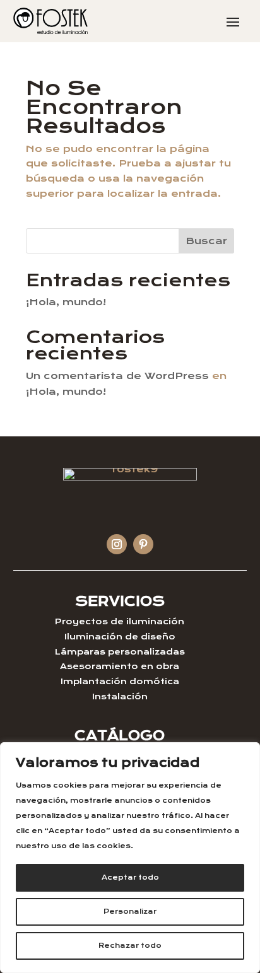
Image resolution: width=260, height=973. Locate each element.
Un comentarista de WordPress (117, 376)
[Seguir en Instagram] (117, 544)
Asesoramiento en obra (119, 666)
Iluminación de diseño (119, 636)
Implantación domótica (120, 681)
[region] (130, 857)
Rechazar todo (130, 945)
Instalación (120, 696)
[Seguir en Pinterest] (143, 544)
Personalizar (130, 911)
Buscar (206, 241)
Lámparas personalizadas (120, 651)
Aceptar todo (130, 877)
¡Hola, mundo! (66, 302)
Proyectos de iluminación (119, 621)
